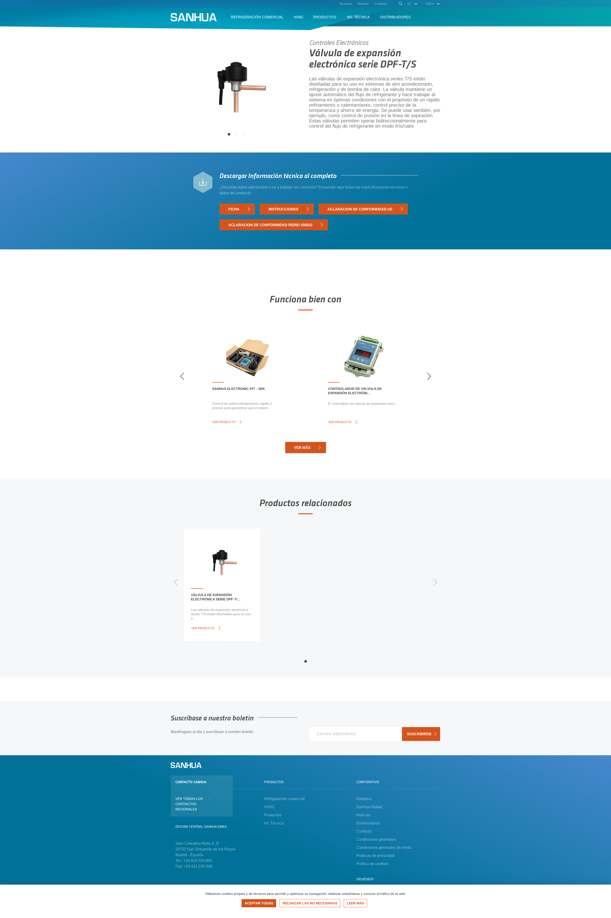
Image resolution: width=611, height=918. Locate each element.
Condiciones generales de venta (383, 847)
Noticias (363, 815)
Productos (272, 815)
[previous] (182, 376)
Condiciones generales (376, 839)
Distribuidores (368, 823)
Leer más (355, 903)
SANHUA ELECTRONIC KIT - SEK (238, 389)
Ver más (302, 448)
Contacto (364, 831)
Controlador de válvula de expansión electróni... (355, 391)
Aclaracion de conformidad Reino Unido (270, 225)
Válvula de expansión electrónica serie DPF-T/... (215, 597)
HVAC (269, 807)
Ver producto (224, 422)
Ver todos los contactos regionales (189, 804)
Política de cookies (372, 864)
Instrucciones (283, 209)
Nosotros (364, 799)
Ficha (233, 209)
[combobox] (412, 3)
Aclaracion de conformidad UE (359, 209)
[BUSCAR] (400, 4)
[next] (429, 376)
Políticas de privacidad (375, 856)
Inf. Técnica (274, 823)
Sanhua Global (369, 807)
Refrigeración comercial (284, 799)
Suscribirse (419, 734)
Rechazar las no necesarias (310, 903)
